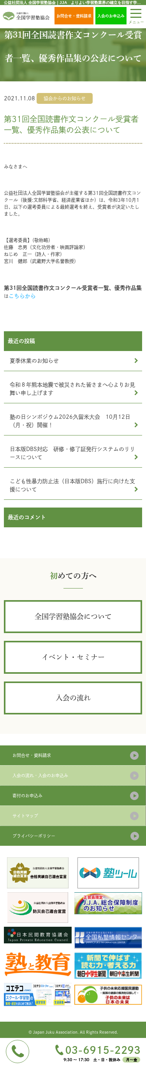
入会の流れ (73, 697)
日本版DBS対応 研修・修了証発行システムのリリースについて (72, 453)
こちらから (22, 296)
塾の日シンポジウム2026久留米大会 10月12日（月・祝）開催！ (70, 421)
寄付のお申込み (27, 795)
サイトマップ (25, 816)
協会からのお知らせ (65, 98)
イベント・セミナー (73, 657)
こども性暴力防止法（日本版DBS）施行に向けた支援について (72, 485)
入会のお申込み (111, 16)
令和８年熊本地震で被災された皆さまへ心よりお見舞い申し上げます (72, 389)
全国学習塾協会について (73, 616)
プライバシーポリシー (33, 836)
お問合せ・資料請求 (73, 16)
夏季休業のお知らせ (34, 360)
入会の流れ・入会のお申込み (40, 775)
